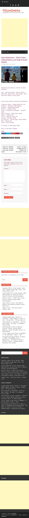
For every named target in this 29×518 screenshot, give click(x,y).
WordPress (14, 514)
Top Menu (6, 1)
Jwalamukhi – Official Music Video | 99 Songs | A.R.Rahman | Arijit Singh (14, 323)
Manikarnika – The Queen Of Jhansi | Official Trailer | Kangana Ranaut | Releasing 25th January (13, 341)
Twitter (8, 133)
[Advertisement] (14, 32)
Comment (7, 168)
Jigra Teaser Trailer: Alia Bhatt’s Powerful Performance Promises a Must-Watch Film (14, 304)
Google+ (13, 133)
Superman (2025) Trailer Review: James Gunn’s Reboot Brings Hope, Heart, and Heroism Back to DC (14, 290)
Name (6, 185)
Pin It (17, 133)
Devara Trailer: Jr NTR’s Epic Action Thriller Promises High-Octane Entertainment (13, 299)
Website (6, 193)
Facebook (4, 133)
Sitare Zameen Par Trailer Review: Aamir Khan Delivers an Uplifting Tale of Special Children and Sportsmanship (14, 294)
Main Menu (6, 52)
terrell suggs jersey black (10, 333)
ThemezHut (3, 516)
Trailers (17, 137)
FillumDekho (11, 10)
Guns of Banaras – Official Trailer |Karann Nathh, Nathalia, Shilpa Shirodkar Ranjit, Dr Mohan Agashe (14, 397)
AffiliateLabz (6, 322)
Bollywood (11, 137)
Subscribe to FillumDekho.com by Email (12, 275)
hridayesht (13, 64)
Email (21, 133)
